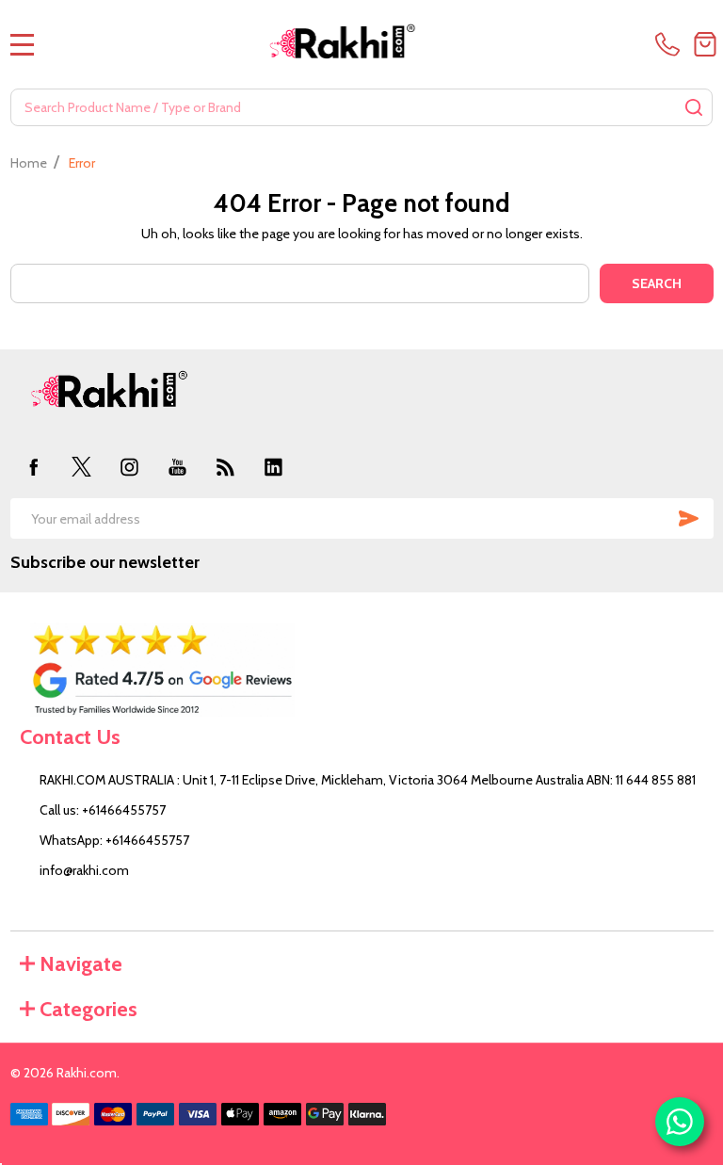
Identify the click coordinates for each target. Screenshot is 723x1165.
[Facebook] (34, 466)
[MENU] (22, 44)
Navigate (81, 964)
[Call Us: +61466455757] (670, 44)
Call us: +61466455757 (103, 809)
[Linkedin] (273, 466)
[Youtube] (177, 466)
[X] (81, 466)
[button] (362, 670)
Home (28, 162)
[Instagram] (129, 466)
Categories (88, 1009)
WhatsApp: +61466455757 (114, 840)
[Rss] (225, 466)
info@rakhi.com (84, 870)
